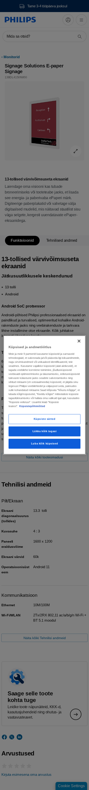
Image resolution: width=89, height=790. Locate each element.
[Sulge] (79, 341)
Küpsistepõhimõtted (32, 406)
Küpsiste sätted (45, 418)
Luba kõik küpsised (44, 443)
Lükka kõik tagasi (45, 431)
